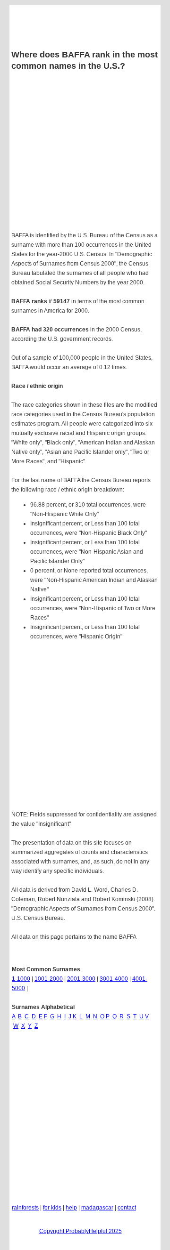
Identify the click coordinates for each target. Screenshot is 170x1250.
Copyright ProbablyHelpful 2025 (80, 1231)
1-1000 (21, 979)
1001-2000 (48, 979)
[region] (85, 727)
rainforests (25, 1207)
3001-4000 (114, 979)
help (71, 1207)
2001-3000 (81, 979)
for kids (52, 1207)
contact (127, 1207)
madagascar (97, 1207)
